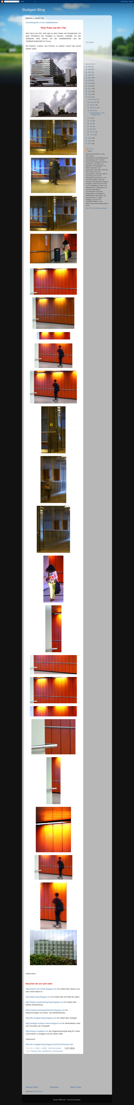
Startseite (54, 1087)
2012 (90, 141)
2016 (90, 91)
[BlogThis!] (68, 1048)
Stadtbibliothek (47, 1051)
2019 (90, 83)
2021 (90, 78)
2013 (90, 138)
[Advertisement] (53, 1070)
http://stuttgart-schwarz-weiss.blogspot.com (44, 1023)
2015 (90, 94)
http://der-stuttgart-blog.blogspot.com (41, 1018)
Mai (91, 123)
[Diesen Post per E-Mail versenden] (66, 1048)
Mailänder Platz (36, 1051)
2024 (90, 69)
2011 (90, 143)
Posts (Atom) (38, 1091)
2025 (90, 67)
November (93, 102)
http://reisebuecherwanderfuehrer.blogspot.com (45, 1010)
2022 (90, 75)
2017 (90, 89)
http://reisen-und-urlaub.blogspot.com (41, 989)
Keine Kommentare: (55, 1048)
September (94, 107)
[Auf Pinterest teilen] (74, 1048)
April (91, 126)
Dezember (93, 99)
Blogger (77, 1099)
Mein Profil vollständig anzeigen (96, 208)
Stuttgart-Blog (33, 10)
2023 (90, 72)
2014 (90, 97)
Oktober (93, 105)
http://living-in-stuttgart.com (37, 1031)
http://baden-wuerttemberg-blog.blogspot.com (45, 1002)
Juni (91, 121)
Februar (93, 132)
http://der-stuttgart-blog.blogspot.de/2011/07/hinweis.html (49, 1044)
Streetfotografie (58, 1051)
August (92, 110)
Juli (91, 118)
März (92, 129)
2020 (90, 80)
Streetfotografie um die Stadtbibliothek (42, 22)
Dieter (90, 151)
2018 (90, 86)
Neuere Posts (32, 1087)
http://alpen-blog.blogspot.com (38, 997)
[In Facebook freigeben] (72, 1048)
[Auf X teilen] (70, 1048)
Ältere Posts (75, 1087)
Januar (92, 134)
